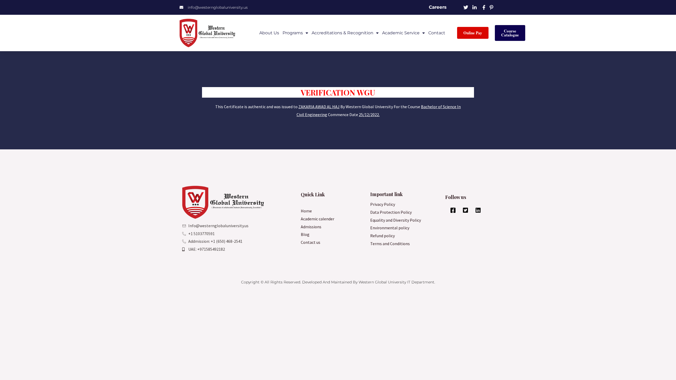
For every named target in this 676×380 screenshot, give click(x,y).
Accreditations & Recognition (342, 32)
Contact (436, 32)
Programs (293, 32)
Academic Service (401, 32)
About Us (269, 32)
